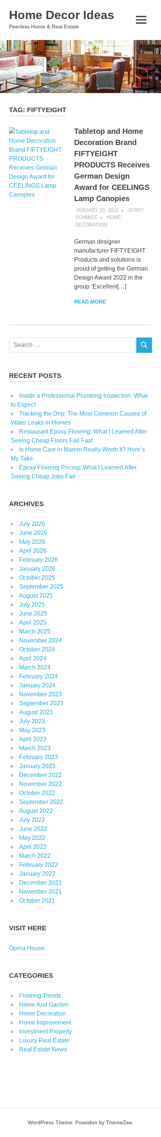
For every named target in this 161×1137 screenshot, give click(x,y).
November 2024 (40, 640)
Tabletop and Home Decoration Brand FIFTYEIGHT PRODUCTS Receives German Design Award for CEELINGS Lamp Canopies (112, 165)
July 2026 (32, 524)
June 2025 (33, 613)
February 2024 (38, 676)
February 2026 (38, 560)
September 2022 (41, 802)
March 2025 (35, 631)
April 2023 (32, 739)
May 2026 (32, 542)
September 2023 (41, 703)
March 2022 (35, 856)
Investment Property (45, 1031)
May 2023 (32, 730)
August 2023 (36, 712)
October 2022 (37, 793)
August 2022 (36, 811)
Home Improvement (45, 1022)
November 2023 (40, 694)
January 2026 (37, 569)
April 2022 (32, 847)
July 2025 (32, 604)
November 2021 (40, 891)
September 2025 (41, 586)
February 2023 (38, 757)
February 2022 (38, 865)
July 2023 (32, 721)
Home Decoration (42, 1013)
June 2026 (33, 533)
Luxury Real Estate (44, 1040)
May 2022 (32, 838)
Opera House (27, 948)
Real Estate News (43, 1049)
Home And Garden (44, 1004)
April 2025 (32, 622)
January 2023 (37, 766)
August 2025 (36, 595)
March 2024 (35, 667)
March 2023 (35, 748)
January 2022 (37, 874)
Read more (90, 302)
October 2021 (37, 900)
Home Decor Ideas (61, 15)
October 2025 (37, 577)
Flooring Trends (40, 995)
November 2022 (40, 784)
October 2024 (37, 649)
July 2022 (32, 820)
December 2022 (40, 775)
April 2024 (32, 658)
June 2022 (33, 829)
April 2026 (32, 551)
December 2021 (40, 882)
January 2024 (37, 685)
